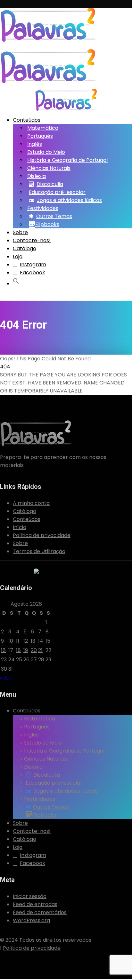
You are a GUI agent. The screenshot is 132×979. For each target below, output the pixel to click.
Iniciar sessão (29, 896)
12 (25, 641)
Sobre (20, 232)
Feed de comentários (40, 912)
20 (34, 650)
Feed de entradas (35, 904)
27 (34, 659)
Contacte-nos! (32, 240)
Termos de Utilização (39, 551)
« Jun (6, 678)
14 (40, 641)
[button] (17, 282)
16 (3, 650)
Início (19, 527)
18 (18, 650)
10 (10, 641)
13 (33, 641)
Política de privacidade (41, 535)
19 (25, 650)
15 (47, 641)
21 (40, 650)
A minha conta (31, 503)
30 (4, 669)
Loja (17, 256)
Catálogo (24, 248)
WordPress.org (31, 920)
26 (26, 659)
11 (17, 641)
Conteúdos (26, 120)
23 (4, 659)
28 (41, 659)
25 (19, 659)
